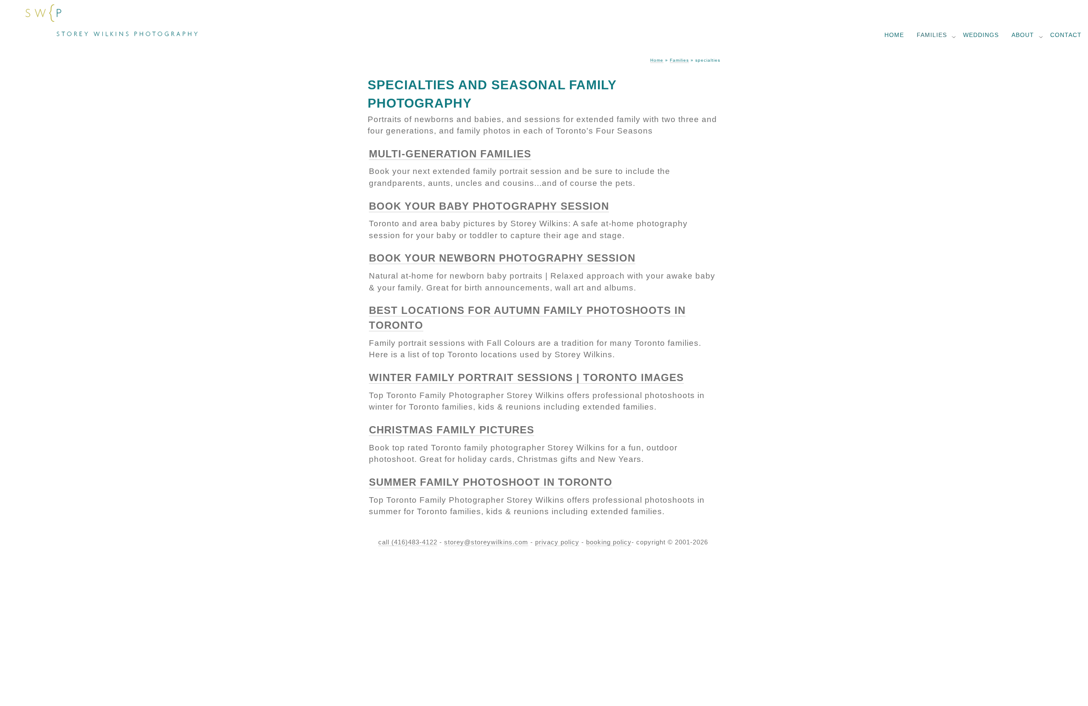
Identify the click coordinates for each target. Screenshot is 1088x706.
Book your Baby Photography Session (489, 206)
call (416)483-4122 (407, 542)
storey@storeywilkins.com (486, 542)
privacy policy (557, 542)
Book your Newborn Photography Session (502, 258)
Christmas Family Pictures (451, 430)
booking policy (609, 542)
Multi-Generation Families (450, 153)
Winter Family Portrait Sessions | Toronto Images (526, 377)
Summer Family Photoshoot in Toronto (490, 482)
